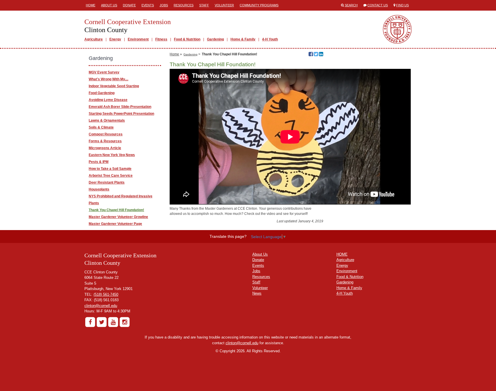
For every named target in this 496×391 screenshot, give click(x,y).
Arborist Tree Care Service (111, 176)
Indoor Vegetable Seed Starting (114, 86)
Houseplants (99, 189)
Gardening (215, 39)
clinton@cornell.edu (100, 306)
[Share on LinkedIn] (321, 55)
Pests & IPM (98, 162)
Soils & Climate (101, 127)
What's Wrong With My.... (108, 79)
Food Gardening (102, 93)
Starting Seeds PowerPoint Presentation (121, 114)
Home (90, 5)
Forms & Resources (105, 141)
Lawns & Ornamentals (107, 120)
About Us (109, 5)
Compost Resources (106, 134)
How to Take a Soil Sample (110, 169)
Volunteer (224, 5)
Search (351, 5)
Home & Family (242, 39)
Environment (138, 39)
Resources (183, 5)
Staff (204, 5)
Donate (129, 5)
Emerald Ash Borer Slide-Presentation (120, 107)
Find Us (402, 5)
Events (148, 5)
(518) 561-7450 (106, 294)
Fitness (161, 39)
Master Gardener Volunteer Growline (118, 217)
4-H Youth (270, 39)
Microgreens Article (105, 148)
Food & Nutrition (187, 39)
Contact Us (377, 5)
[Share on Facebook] (311, 55)
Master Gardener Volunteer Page (115, 224)
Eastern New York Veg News (112, 155)
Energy (115, 39)
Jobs (164, 5)
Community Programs (259, 5)
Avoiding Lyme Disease (108, 100)
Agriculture (93, 39)
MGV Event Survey (104, 72)
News (256, 293)
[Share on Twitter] (316, 55)
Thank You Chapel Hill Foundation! (116, 210)
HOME (342, 254)
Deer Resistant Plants (107, 182)
